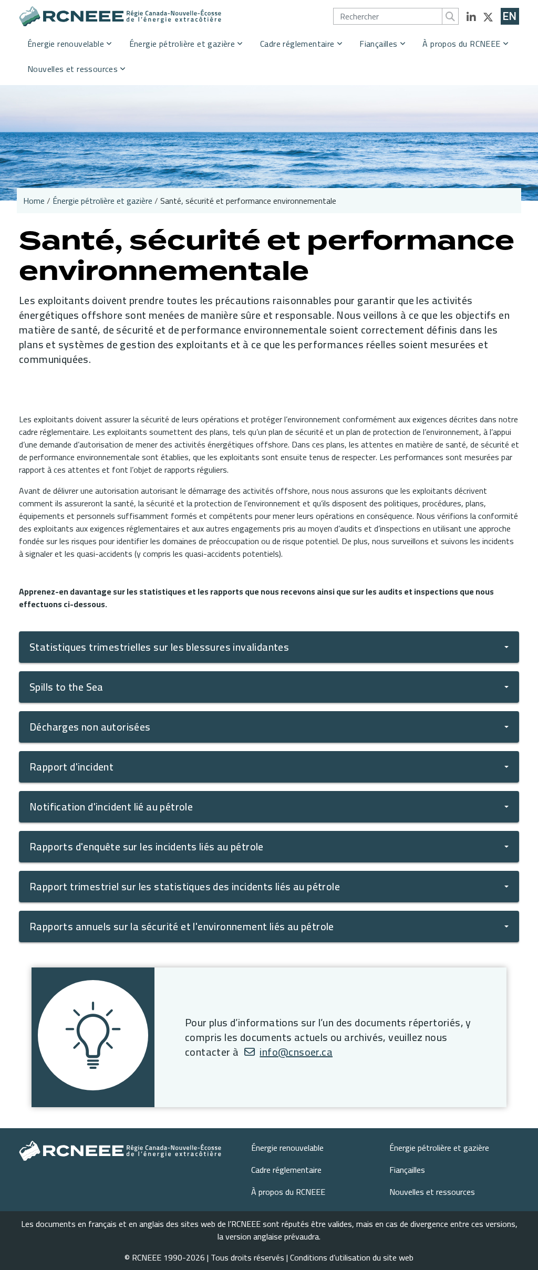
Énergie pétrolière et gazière (182, 43)
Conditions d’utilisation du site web (351, 1257)
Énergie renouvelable (65, 43)
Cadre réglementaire (297, 43)
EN (510, 16)
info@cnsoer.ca (296, 1051)
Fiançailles (378, 43)
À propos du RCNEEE (461, 43)
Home (34, 201)
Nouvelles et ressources (72, 69)
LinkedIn (471, 17)
